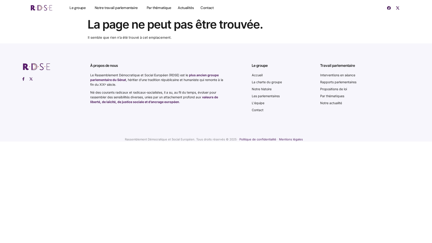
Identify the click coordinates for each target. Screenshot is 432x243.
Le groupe (78, 7)
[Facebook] (389, 8)
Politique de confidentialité (257, 139)
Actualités (186, 7)
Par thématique (159, 7)
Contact (207, 7)
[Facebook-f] (23, 79)
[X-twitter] (398, 8)
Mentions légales (291, 139)
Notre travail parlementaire (116, 7)
